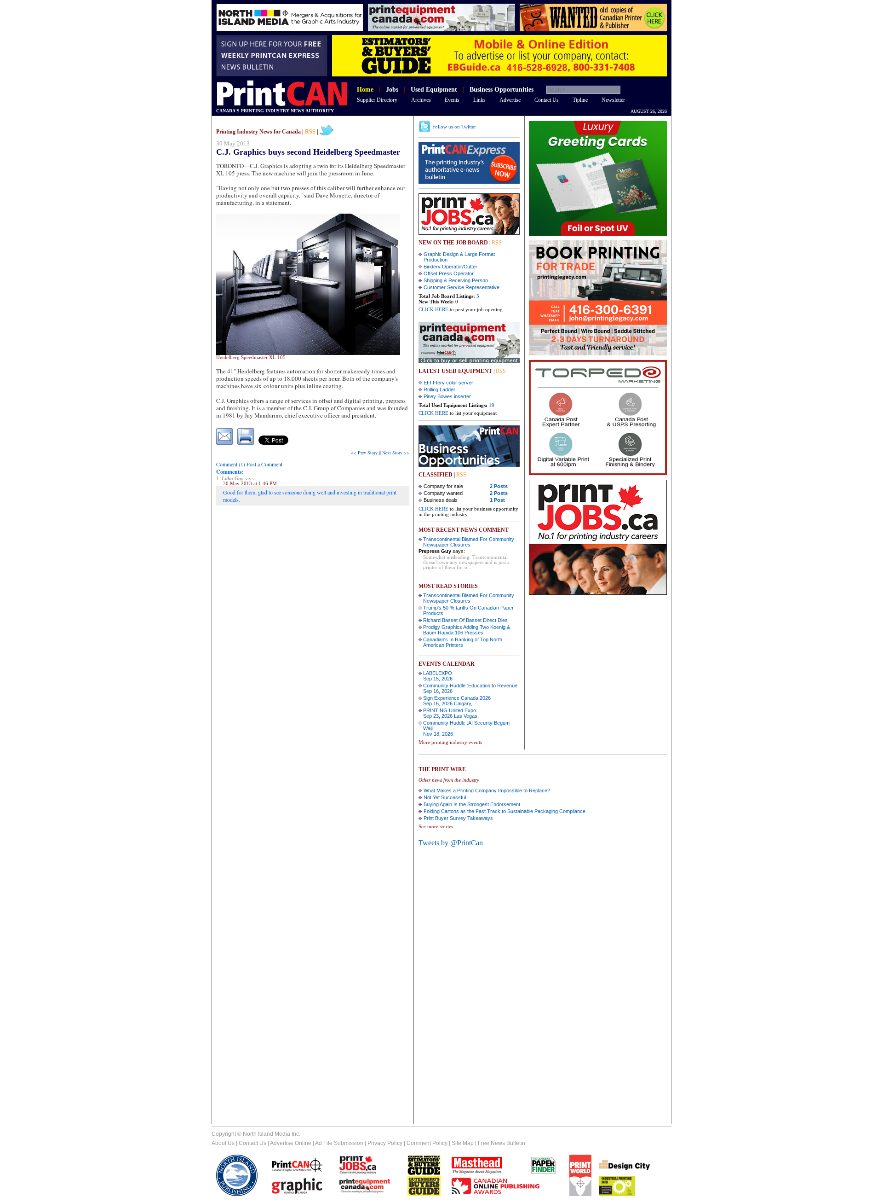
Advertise (510, 100)
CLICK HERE (433, 309)
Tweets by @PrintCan (451, 843)
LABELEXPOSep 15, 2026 (438, 675)
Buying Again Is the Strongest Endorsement (472, 804)
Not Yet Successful (445, 797)
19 (491, 405)
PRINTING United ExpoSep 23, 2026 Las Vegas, (451, 713)
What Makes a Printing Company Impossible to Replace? (487, 790)
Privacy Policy (384, 1143)
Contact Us (546, 100)
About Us (223, 1143)
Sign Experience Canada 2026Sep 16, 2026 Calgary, (457, 700)
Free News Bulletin (501, 1143)
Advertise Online (290, 1143)
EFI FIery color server (448, 382)
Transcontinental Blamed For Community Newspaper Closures (468, 541)
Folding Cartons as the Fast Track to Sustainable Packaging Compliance (504, 811)
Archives (421, 100)
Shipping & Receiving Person (456, 280)
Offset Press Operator (449, 273)
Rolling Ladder (439, 389)
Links (479, 100)
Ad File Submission (339, 1143)
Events (452, 100)
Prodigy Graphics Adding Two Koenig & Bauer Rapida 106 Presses (466, 629)
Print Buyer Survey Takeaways (458, 818)
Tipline (580, 100)
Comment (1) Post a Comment (249, 464)
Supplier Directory (377, 100)
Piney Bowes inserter (447, 396)
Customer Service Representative (461, 287)
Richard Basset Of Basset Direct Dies (465, 620)
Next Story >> (395, 452)
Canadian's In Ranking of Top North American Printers (462, 642)
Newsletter (613, 100)
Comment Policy (427, 1143)
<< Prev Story (364, 452)
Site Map (463, 1143)
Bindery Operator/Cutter (450, 266)
